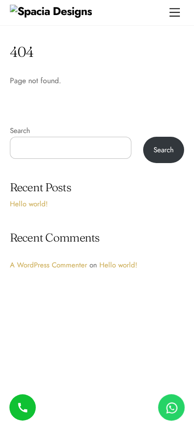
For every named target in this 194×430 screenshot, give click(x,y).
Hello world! (29, 204)
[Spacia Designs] (51, 11)
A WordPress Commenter (48, 265)
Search (20, 130)
